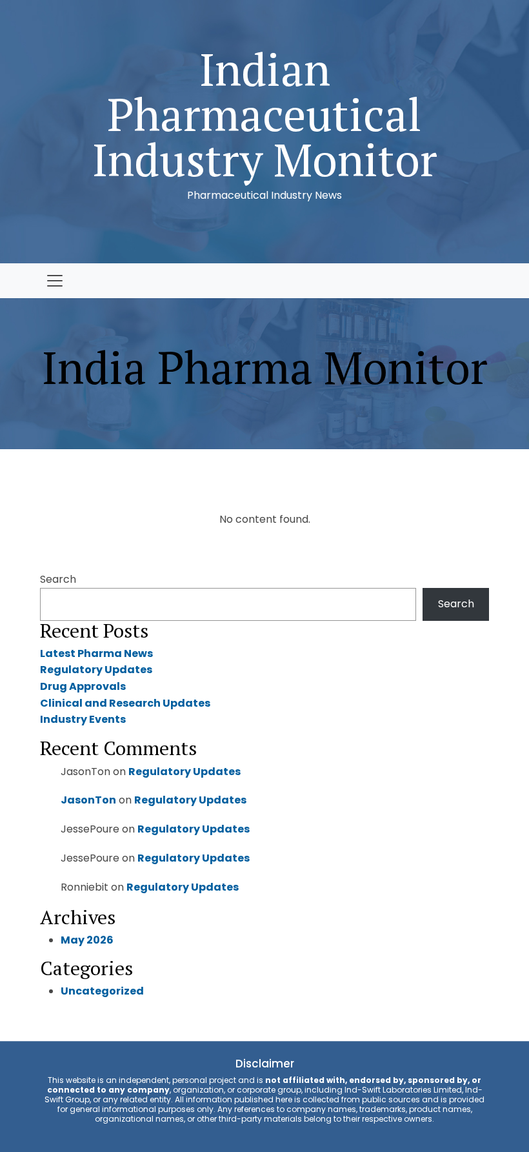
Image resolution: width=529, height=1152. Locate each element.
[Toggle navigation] (55, 280)
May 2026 (87, 940)
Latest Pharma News (96, 653)
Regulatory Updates (96, 669)
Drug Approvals (83, 686)
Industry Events (83, 719)
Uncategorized (102, 991)
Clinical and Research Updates (125, 703)
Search (58, 579)
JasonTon (88, 800)
